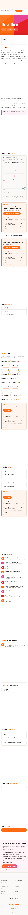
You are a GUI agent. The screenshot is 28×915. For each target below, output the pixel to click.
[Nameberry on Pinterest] (15, 898)
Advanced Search (19, 880)
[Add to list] (17, 25)
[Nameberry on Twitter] (10, 898)
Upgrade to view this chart (11, 247)
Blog (16, 888)
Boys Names (4, 880)
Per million (22, 162)
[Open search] (12, 10)
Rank (14, 162)
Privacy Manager (22, 911)
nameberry (14, 904)
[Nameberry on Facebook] (12, 898)
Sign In (3, 891)
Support (14, 912)
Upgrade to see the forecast (12, 213)
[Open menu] (24, 10)
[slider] (23, 188)
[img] (14, 176)
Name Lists (17, 878)
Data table (6, 192)
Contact (17, 893)
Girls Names (4, 878)
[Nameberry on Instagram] (18, 898)
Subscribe (19, 10)
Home (2, 13)
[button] (14, 830)
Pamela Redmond (6, 19)
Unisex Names (4, 883)
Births (17, 162)
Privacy (16, 911)
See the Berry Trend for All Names (14, 235)
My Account (4, 893)
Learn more (8, 230)
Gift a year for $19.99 (9, 866)
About (16, 891)
